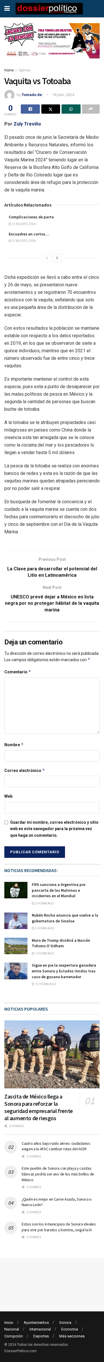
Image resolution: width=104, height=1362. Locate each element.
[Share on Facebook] (30, 109)
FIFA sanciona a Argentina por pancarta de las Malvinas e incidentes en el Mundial (59, 890)
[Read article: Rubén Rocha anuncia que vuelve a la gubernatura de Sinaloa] (15, 921)
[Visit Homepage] (49, 8)
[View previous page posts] (46, 258)
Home (9, 70)
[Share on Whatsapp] (71, 109)
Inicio (8, 1322)
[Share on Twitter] (50, 109)
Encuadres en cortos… (29, 234)
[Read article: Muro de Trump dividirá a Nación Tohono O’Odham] (15, 946)
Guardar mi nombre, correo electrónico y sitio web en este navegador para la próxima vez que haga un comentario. (54, 829)
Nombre (14, 744)
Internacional (40, 1329)
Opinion (24, 70)
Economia (69, 1329)
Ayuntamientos (36, 1322)
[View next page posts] (57, 258)
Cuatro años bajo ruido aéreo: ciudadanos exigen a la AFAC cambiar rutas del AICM (56, 1146)
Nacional (11, 1329)
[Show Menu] (7, 8)
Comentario (17, 671)
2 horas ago (44, 903)
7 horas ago (44, 953)
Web (8, 796)
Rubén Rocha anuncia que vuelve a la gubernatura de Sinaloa (65, 918)
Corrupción (13, 1336)
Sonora (65, 1322)
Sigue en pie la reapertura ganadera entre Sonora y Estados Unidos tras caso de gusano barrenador (64, 971)
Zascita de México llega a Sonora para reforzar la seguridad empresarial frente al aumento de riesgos (38, 1107)
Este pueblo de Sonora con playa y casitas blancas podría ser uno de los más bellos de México (58, 1174)
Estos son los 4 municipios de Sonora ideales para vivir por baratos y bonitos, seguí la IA (59, 1226)
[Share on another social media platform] (91, 109)
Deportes (41, 1336)
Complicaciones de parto (31, 217)
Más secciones (72, 1336)
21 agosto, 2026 (23, 224)
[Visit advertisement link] (52, 45)
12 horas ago (45, 984)
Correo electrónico (24, 770)
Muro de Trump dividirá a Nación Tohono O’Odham (61, 943)
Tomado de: (32, 95)
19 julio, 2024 (63, 95)
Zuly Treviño (26, 124)
